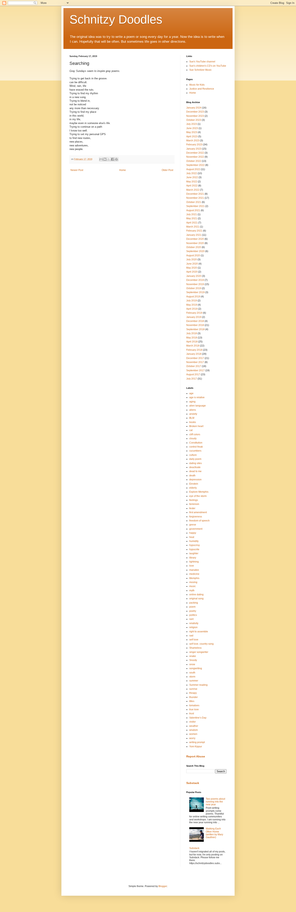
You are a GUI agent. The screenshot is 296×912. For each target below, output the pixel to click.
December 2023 (195, 111)
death (192, 475)
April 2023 (192, 136)
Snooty (193, 660)
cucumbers (195, 450)
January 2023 (193, 148)
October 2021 (193, 202)
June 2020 (192, 263)
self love (193, 639)
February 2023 (194, 144)
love (191, 565)
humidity (194, 541)
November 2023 (195, 116)
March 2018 (192, 345)
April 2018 (192, 341)
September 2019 (195, 292)
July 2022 (191, 173)
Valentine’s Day (197, 717)
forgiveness (195, 516)
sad (191, 635)
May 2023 (191, 132)
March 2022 (192, 189)
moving (193, 582)
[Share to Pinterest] (116, 159)
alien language (197, 405)
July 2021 (191, 214)
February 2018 (194, 349)
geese (192, 524)
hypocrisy (194, 545)
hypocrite (194, 549)
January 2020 (193, 276)
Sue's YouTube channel (202, 61)
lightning (194, 561)
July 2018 (191, 333)
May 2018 (191, 337)
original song (196, 598)
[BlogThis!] (105, 159)
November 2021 (195, 197)
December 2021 (195, 193)
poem (192, 606)
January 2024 (193, 107)
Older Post (167, 170)
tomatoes (194, 705)
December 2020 (195, 239)
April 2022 (192, 185)
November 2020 (195, 243)
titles (191, 701)
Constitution (195, 442)
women (193, 734)
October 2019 (193, 288)
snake (192, 656)
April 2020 (192, 271)
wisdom (193, 730)
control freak (196, 446)
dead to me (195, 471)
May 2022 (191, 181)
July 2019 (191, 300)
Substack (192, 783)
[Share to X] (109, 159)
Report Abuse (195, 756)
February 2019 (194, 312)
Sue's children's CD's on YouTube (207, 65)
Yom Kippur (195, 746)
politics (193, 615)
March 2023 (192, 140)
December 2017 (195, 358)
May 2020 (191, 267)
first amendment (198, 512)
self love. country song (201, 643)
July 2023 (191, 124)
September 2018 (195, 329)
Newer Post (76, 170)
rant (191, 619)
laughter (193, 553)
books (192, 422)
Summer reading (198, 684)
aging (192, 401)
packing (193, 602)
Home (122, 170)
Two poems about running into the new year (215, 801)
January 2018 (193, 354)
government (195, 528)
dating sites (195, 463)
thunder (193, 697)
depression (195, 479)
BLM (191, 418)
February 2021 (194, 230)
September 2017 (195, 370)
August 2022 (193, 169)
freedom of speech (199, 520)
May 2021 (191, 218)
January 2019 (193, 317)
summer (193, 680)
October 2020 (193, 247)
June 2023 (192, 128)
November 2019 (195, 284)
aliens (192, 409)
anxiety (193, 414)
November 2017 (195, 362)
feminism (194, 504)
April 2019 (192, 308)
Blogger (162, 886)
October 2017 (193, 366)
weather (193, 726)
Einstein (193, 483)
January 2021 (193, 235)
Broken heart (196, 426)
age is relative (197, 397)
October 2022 (193, 161)
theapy (193, 693)
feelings (193, 500)
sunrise (193, 689)
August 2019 (193, 296)
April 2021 (192, 222)
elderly (193, 487)
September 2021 (195, 206)
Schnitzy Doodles (115, 19)
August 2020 (193, 255)
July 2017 (191, 378)
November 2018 (195, 325)
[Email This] (101, 159)
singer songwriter (198, 652)
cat (191, 430)
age (191, 393)
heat (191, 537)
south (192, 672)
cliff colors (194, 434)
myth (192, 590)
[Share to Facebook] (113, 159)
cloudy (193, 438)
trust (191, 713)
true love (194, 709)
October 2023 (193, 120)
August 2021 (193, 210)
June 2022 (192, 177)
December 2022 (195, 152)
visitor (192, 721)
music (192, 586)
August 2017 (193, 374)
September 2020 (195, 251)
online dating (196, 594)
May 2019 (191, 304)
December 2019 (195, 280)
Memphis (194, 578)
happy (192, 532)
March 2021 (192, 226)
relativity (193, 623)
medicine (194, 574)
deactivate (195, 467)
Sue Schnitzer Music (200, 69)
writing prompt (197, 742)
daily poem (195, 459)
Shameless (195, 647)
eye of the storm (198, 496)
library (192, 557)
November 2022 (195, 156)
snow (192, 664)
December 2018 (195, 321)
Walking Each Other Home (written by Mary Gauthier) (214, 833)
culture (193, 455)
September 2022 (195, 165)
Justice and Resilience (201, 88)
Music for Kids (197, 84)
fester (192, 508)
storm (192, 676)
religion (193, 627)
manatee (194, 570)
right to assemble (198, 631)
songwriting (195, 668)
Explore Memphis (198, 491)
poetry (192, 611)
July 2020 (191, 259)
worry (192, 738)
